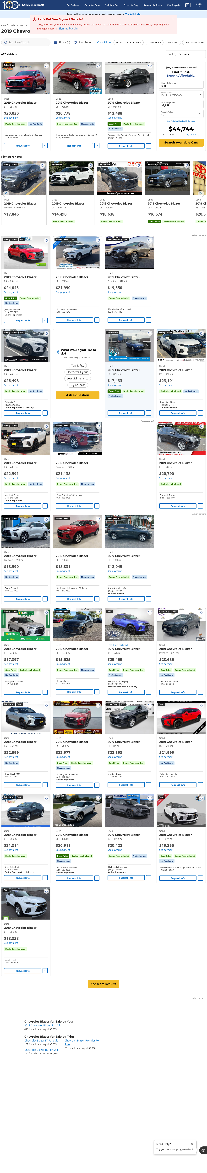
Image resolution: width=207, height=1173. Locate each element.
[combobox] (25, 42)
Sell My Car (112, 5)
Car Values (72, 5)
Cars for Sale (92, 5)
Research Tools (152, 5)
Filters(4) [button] (64, 42)
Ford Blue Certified (118, 645)
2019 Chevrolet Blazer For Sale (42, 1025)
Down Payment (168, 102)
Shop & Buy (131, 5)
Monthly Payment (169, 83)
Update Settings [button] (193, 135)
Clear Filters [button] (104, 42)
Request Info (23, 145)
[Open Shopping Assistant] (203, 1150)
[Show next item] (147, 345)
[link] (35, 124)
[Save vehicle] (46, 66)
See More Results (103, 984)
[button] (187, 5)
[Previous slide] (6, 194)
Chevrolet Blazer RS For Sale (41, 1050)
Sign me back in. (68, 28)
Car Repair (173, 5)
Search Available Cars (181, 142)
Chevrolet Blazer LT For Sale (41, 1040)
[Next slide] (201, 194)
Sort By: (172, 54)
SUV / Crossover (28, 25)
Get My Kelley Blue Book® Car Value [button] (181, 121)
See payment (11, 117)
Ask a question (77, 395)
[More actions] (45, 145)
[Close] (192, 1144)
